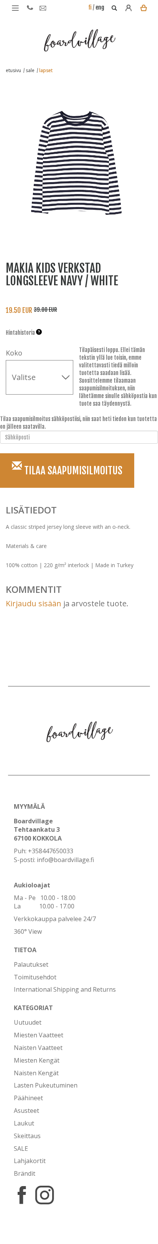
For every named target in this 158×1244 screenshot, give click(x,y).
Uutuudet (27, 1022)
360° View (28, 931)
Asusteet (26, 1110)
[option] (73, 158)
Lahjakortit (30, 1161)
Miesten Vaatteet (38, 1035)
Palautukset (31, 964)
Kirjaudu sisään (33, 603)
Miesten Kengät (36, 1060)
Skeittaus (27, 1136)
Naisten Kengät (36, 1073)
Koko (14, 352)
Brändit (24, 1173)
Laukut (24, 1123)
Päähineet (28, 1098)
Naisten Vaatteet (38, 1047)
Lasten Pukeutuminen (45, 1085)
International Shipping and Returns (65, 989)
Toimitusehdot (35, 977)
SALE (21, 1148)
